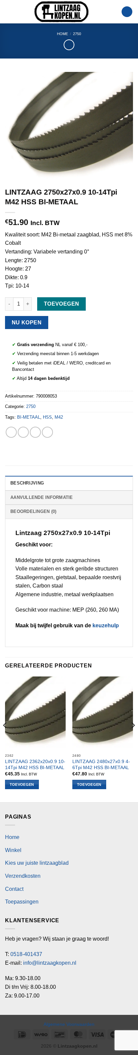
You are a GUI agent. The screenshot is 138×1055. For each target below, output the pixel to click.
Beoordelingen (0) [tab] (33, 511)
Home (62, 34)
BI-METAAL (28, 417)
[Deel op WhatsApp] (11, 432)
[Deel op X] (35, 432)
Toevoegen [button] (22, 784)
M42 (59, 417)
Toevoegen (61, 304)
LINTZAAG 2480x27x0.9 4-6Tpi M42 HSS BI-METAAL (101, 764)
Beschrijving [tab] (27, 483)
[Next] (133, 739)
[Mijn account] (113, 11)
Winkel (13, 850)
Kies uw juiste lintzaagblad (37, 863)
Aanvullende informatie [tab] (41, 497)
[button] (9, 11)
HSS (47, 417)
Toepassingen (22, 902)
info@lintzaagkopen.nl (49, 963)
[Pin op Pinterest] (47, 432)
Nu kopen (27, 322)
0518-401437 (26, 954)
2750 (77, 34)
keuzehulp (105, 625)
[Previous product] (69, 44)
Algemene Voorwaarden (69, 1024)
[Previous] (5, 739)
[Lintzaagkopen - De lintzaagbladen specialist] (61, 11)
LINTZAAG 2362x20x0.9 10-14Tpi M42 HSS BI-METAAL (35, 764)
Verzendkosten (23, 876)
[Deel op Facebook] (23, 432)
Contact (14, 889)
